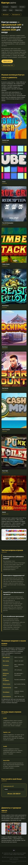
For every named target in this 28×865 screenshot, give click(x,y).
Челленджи (5, 6)
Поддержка (14, 6)
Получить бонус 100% (8, 65)
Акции (10, 10)
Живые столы (18, 10)
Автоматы (22, 6)
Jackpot (4, 10)
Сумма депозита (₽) (8, 786)
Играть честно (7, 61)
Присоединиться (16, 14)
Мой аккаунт (6, 14)
